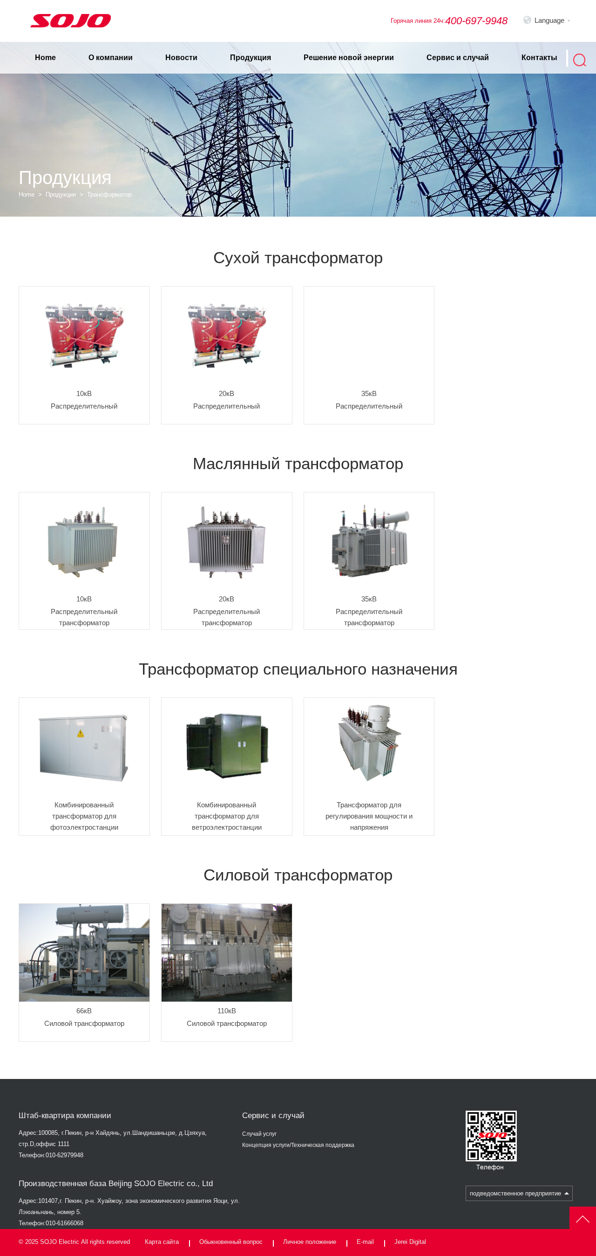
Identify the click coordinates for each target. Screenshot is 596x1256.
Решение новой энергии (349, 57)
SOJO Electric (59, 1241)
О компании (110, 57)
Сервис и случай (458, 57)
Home (45, 57)
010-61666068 (64, 1223)
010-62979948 (64, 1155)
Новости (181, 57)
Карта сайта (162, 1241)
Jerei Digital (410, 1241)
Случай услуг (259, 1134)
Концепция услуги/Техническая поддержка (298, 1145)
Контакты (539, 57)
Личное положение (309, 1241)
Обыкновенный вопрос (231, 1241)
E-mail (365, 1241)
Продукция (250, 57)
